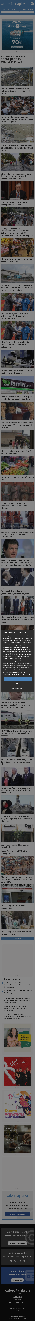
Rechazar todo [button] (18, 684)
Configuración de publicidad (11, 670)
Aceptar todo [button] (18, 679)
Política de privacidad (24, 674)
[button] (17, 688)
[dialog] (17, 661)
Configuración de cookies (10, 674)
